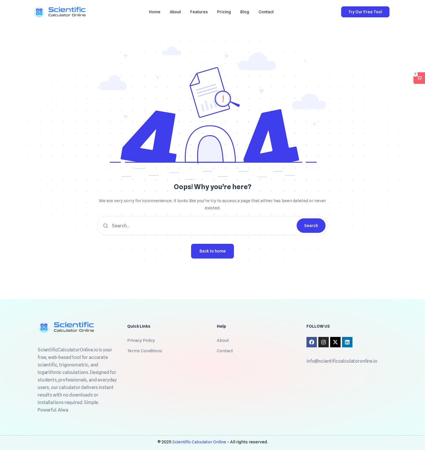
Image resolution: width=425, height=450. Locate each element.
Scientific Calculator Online (199, 442)
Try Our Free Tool (365, 12)
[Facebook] (311, 342)
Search (311, 225)
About (223, 340)
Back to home (212, 251)
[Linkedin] (347, 342)
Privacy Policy (141, 340)
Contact (225, 350)
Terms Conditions (144, 350)
